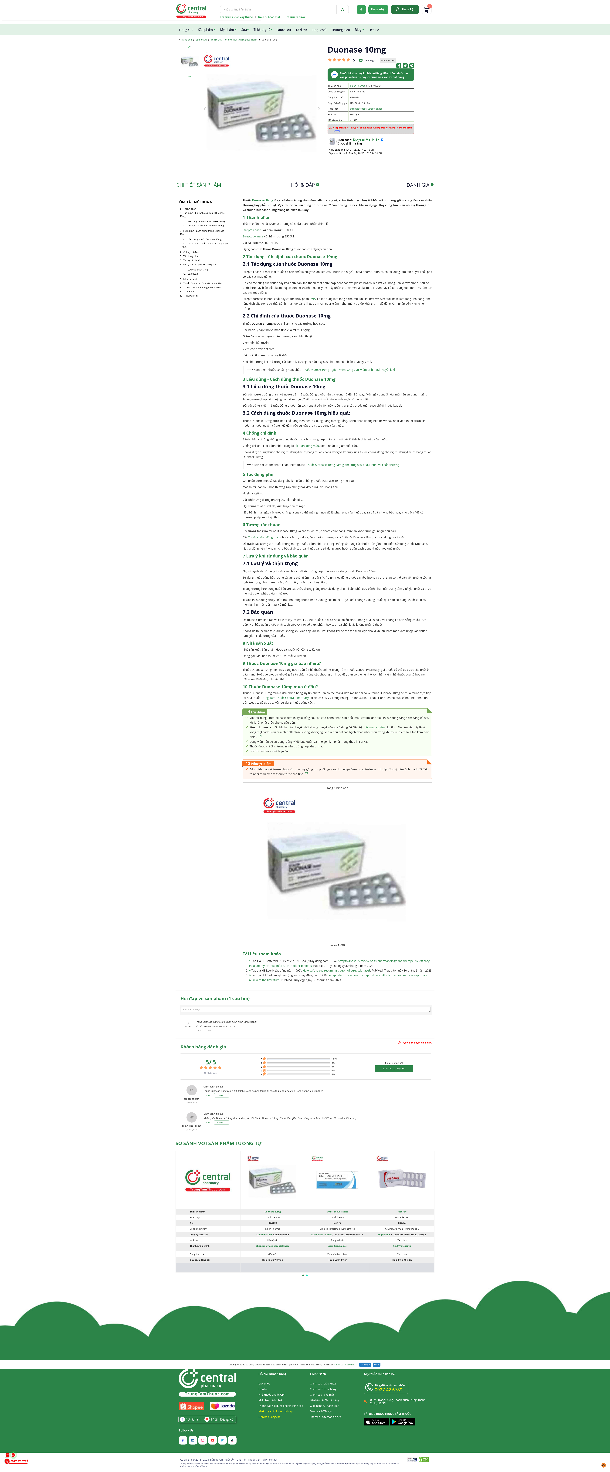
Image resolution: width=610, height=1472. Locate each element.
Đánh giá (420, 185)
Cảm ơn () (221, 1095)
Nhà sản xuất (190, 279)
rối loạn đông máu (307, 446)
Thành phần (189, 208)
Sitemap (315, 1417)
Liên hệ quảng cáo (269, 1417)
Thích (199, 1030)
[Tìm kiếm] (342, 9)
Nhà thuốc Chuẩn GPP (271, 1394)
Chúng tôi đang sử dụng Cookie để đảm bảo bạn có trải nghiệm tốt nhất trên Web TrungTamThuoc (292, 1364)
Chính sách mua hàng (323, 1389)
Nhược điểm (191, 295)
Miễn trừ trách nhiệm (271, 1400)
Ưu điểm (189, 291)
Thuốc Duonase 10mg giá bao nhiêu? (203, 283)
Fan (193, 1419)
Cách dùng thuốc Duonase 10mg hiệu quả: (205, 245)
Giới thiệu (264, 1383)
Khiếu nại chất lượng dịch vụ (275, 1411)
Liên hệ (374, 30)
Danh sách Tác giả (321, 1411)
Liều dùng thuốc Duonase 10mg (205, 239)
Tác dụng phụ (190, 256)
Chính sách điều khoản (323, 1383)
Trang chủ (186, 30)
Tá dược (302, 30)
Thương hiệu (340, 30)
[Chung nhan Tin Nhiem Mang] (412, 1460)
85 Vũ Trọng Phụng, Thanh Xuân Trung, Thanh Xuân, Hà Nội (397, 1401)
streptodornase (264, 1245)
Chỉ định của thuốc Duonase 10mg (206, 225)
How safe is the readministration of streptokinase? (336, 970)
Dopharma (384, 1234)
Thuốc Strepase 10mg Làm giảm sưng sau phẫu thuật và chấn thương (352, 465)
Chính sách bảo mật (344, 1364)
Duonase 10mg (262, 200)
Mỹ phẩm (227, 29)
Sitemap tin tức (331, 1417)
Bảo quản (193, 273)
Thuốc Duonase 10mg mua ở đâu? (203, 287)
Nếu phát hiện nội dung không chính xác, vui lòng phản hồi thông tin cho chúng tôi (372, 129)
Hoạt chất (319, 30)
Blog (358, 29)
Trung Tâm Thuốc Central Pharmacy (285, 698)
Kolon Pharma (357, 85)
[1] (297, 721)
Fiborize (402, 1211)
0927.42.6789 (388, 1389)
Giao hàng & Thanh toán (324, 1406)
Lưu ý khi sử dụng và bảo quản (199, 264)
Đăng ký (407, 9)
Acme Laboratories (321, 1234)
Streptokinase (375, 108)
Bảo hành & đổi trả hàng (324, 1400)
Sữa (244, 29)
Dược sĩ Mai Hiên (366, 140)
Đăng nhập (378, 9)
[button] (303, 1275)
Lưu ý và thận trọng (198, 269)
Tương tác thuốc (192, 260)
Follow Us (186, 1430)
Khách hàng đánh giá (203, 1047)
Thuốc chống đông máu (264, 537)
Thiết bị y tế (262, 29)
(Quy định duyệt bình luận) (417, 1042)
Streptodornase (358, 108)
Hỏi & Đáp (304, 185)
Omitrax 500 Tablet (337, 1211)
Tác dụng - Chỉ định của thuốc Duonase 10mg (202, 214)
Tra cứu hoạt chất (269, 17)
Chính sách (318, 1374)
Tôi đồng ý (365, 1364)
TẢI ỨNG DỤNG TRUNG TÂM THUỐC (387, 1414)
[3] (306, 773)
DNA (313, 299)
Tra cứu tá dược (295, 17)
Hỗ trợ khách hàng (272, 1374)
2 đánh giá (370, 60)
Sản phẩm (205, 29)
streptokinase (281, 1245)
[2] (260, 736)
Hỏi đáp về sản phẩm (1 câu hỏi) (215, 998)
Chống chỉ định (191, 251)
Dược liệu (284, 30)
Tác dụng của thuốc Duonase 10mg (206, 221)
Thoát (377, 1364)
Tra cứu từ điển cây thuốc (236, 17)
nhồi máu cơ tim (374, 727)
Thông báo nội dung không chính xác (280, 1406)
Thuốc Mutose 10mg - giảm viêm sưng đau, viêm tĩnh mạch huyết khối (349, 369)
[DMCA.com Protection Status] (424, 1460)
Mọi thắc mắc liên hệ (379, 1374)
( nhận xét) (210, 1072)
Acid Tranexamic (337, 1245)
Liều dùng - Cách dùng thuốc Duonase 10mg (202, 232)
